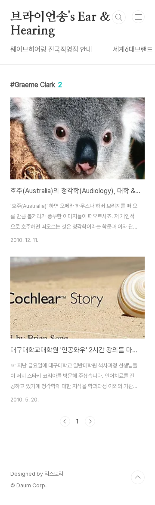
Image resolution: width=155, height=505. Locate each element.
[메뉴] (138, 16)
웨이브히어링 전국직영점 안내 (51, 49)
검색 (118, 17)
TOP (138, 477)
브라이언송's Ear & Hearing (60, 17)
